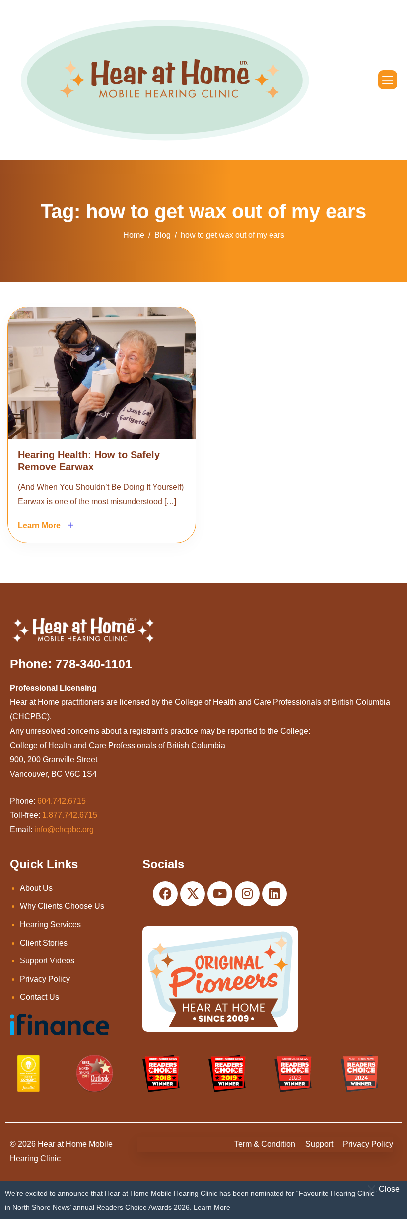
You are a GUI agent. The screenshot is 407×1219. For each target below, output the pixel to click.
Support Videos (47, 961)
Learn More (212, 1207)
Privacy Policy (45, 979)
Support (319, 1144)
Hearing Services (50, 924)
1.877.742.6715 (69, 815)
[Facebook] (165, 893)
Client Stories (44, 943)
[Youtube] (219, 893)
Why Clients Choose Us (62, 906)
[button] (385, 1188)
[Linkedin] (274, 893)
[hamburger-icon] (387, 79)
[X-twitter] (192, 893)
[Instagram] (247, 893)
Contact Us (39, 997)
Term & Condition (264, 1144)
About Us (36, 888)
